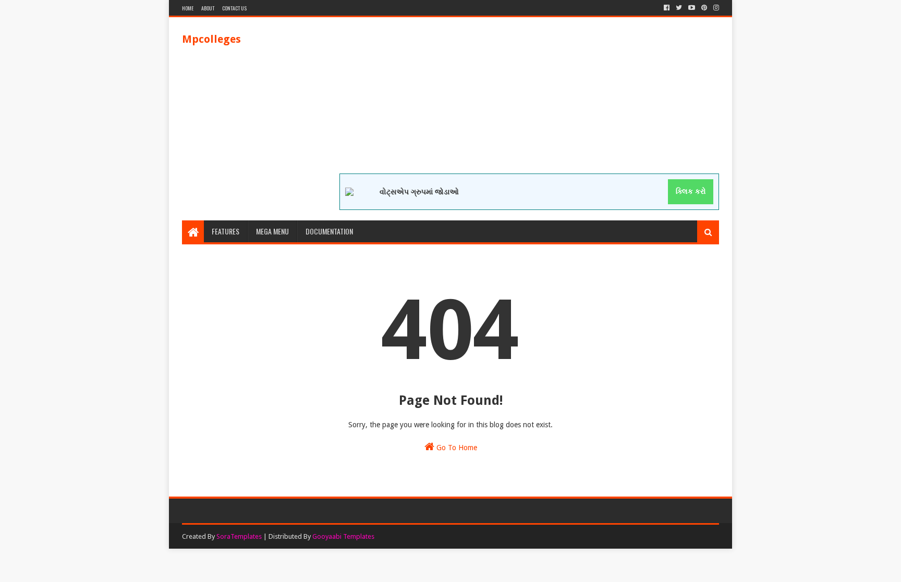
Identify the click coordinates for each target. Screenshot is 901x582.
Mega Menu (272, 231)
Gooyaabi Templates (343, 536)
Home (187, 8)
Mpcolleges (211, 39)
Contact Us (234, 8)
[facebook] (667, 8)
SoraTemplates (239, 536)
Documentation (329, 231)
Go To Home (455, 447)
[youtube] (691, 8)
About (207, 8)
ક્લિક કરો (691, 191)
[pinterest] (704, 8)
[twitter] (679, 8)
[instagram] (715, 8)
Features (225, 231)
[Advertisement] (529, 101)
